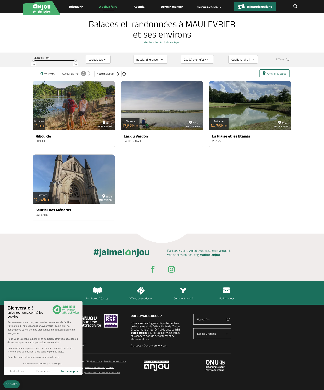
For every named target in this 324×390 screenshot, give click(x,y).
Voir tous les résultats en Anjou (162, 42)
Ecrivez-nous (227, 298)
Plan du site (96, 361)
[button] (11, 384)
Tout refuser (17, 371)
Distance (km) (42, 57)
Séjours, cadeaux (209, 7)
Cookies (110, 367)
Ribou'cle (43, 136)
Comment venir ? (184, 298)
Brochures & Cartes (97, 298)
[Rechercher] (296, 6)
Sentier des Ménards (53, 210)
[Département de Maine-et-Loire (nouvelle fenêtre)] (156, 365)
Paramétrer (43, 371)
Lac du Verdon (136, 136)
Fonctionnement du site (115, 361)
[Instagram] (171, 270)
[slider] (33, 60)
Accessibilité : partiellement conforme (102, 372)
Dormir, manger (172, 6)
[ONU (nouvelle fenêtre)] (215, 365)
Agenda (139, 6)
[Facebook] (152, 270)
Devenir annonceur (155, 345)
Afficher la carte (276, 73)
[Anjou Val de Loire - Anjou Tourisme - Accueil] (42, 8)
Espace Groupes (206, 333)
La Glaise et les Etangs (231, 136)
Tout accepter (69, 371)
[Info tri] (124, 74)
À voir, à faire (108, 6)
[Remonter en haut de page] (316, 382)
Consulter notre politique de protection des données (34, 357)
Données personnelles (95, 367)
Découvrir (76, 6)
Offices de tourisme (140, 298)
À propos (136, 345)
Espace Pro (203, 319)
